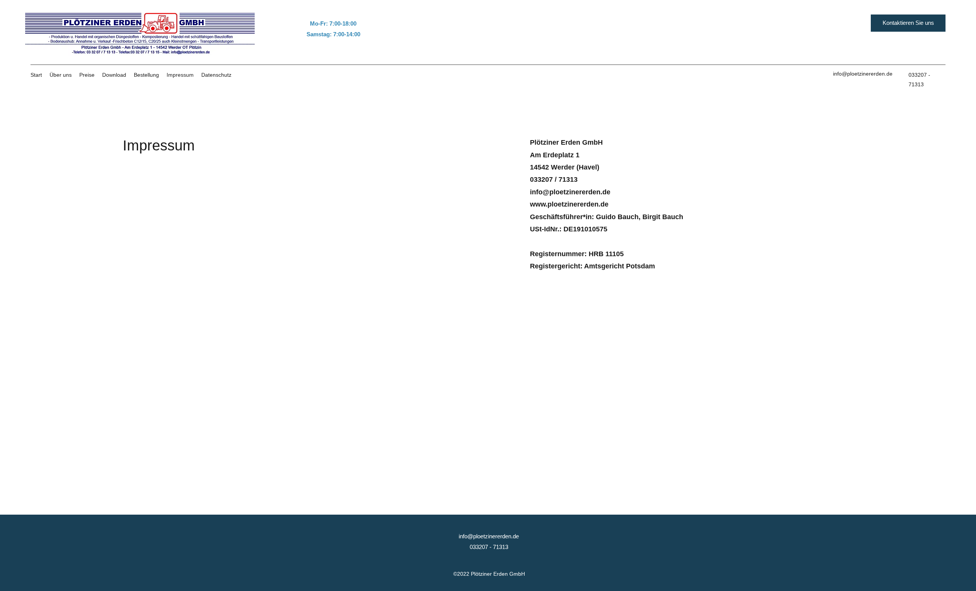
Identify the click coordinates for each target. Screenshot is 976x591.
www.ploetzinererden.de (569, 204)
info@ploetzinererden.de (863, 74)
